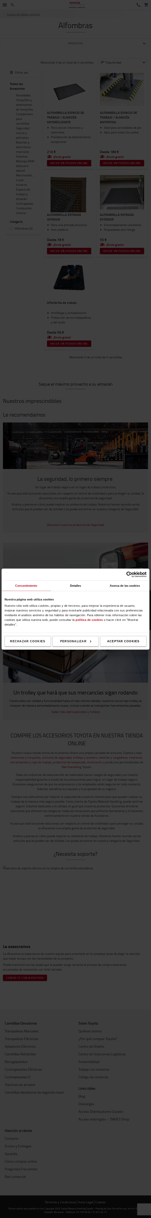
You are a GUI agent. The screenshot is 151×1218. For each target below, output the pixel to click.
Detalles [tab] (75, 585)
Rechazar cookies (27, 641)
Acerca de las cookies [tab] (125, 585)
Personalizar (73, 641)
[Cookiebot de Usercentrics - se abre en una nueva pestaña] (129, 574)
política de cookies (89, 619)
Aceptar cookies (123, 641)
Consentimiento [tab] (26, 585)
